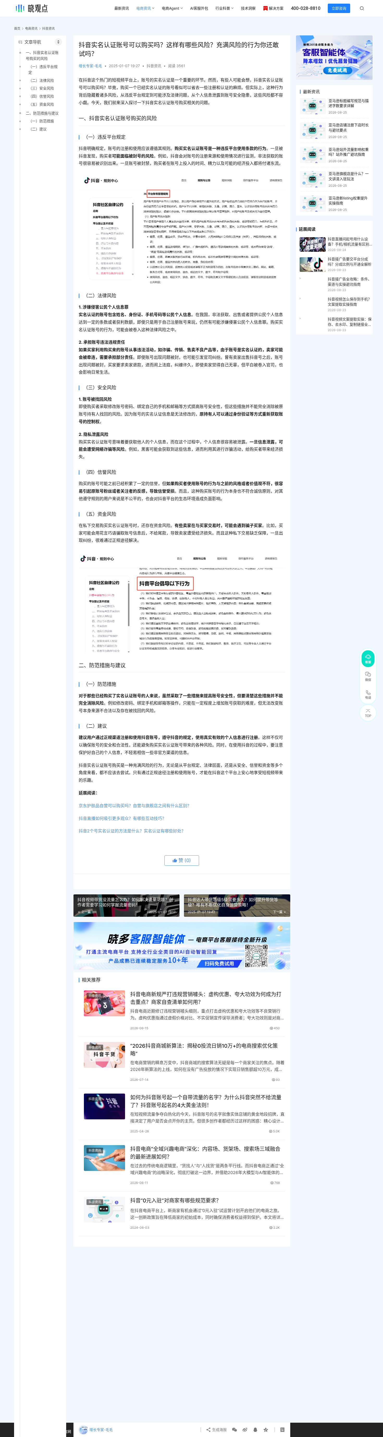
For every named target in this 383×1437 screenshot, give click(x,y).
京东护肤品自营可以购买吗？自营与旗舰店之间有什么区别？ (135, 805)
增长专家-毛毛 (90, 66)
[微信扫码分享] (234, 1429)
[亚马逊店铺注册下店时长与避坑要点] (313, 130)
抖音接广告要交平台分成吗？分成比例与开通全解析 (350, 261)
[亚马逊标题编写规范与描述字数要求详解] (313, 106)
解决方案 (276, 8)
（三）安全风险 (41, 88)
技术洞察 (248, 8)
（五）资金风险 (41, 104)
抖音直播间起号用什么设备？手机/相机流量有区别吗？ (348, 242)
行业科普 (222, 8)
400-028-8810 (305, 8)
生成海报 (219, 1429)
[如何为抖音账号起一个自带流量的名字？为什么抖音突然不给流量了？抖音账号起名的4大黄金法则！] (104, 1106)
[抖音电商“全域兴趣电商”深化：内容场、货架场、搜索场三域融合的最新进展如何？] (104, 1158)
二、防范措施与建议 (42, 113)
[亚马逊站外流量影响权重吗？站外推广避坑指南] (313, 155)
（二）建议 (37, 129)
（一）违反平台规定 (43, 69)
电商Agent (170, 8)
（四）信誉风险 (41, 96)
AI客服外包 (199, 8)
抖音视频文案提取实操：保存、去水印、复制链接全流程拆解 (350, 322)
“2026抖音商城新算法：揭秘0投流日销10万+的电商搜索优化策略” (204, 1050)
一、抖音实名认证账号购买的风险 (42, 55)
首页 (17, 28)
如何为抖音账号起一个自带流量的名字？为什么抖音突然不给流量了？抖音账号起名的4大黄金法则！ (205, 1101)
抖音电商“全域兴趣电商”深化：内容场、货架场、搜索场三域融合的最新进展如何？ (205, 1153)
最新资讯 (121, 8)
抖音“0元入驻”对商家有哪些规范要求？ (175, 1200)
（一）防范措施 (41, 121)
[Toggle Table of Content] (58, 42)
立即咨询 (339, 8)
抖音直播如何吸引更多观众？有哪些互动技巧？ (122, 818)
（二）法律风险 (41, 80)
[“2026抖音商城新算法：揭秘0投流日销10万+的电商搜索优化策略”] (104, 1055)
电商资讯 (143, 8)
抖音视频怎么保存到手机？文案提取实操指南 (350, 301)
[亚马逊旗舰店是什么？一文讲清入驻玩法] (313, 179)
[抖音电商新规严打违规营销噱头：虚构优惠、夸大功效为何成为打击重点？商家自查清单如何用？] (104, 1003)
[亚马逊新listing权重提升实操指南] (313, 204)
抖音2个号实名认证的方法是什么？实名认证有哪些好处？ (132, 830)
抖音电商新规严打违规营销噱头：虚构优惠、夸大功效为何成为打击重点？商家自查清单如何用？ (205, 998)
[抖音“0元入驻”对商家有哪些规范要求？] (104, 1209)
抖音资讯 (154, 66)
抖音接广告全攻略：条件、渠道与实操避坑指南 (350, 281)
